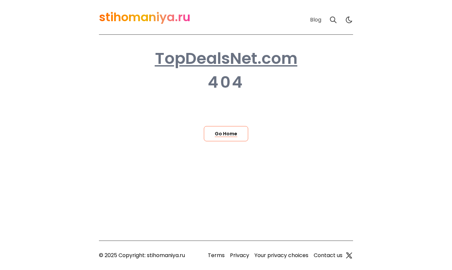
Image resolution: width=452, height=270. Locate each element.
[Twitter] (349, 255)
